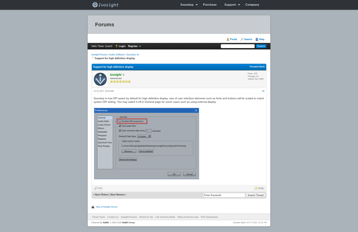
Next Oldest (101, 194)
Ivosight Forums (99, 54)
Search (248, 39)
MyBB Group (128, 222)
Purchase (210, 4)
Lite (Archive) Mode (165, 217)
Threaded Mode (257, 66)
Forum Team (98, 217)
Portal (233, 39)
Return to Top (146, 217)
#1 (263, 91)
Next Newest (117, 194)
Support (230, 4)
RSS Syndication (209, 217)
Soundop (187, 4)
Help (261, 39)
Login (122, 46)
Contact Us (113, 217)
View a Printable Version (106, 207)
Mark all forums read (188, 217)
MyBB (106, 222)
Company (252, 4)
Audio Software (117, 54)
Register (133, 46)
